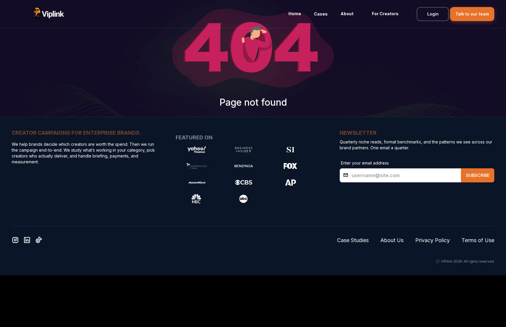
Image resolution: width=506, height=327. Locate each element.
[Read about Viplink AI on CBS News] (244, 182)
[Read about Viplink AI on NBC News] (197, 199)
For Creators (385, 13)
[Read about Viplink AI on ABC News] (244, 199)
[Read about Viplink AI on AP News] (290, 182)
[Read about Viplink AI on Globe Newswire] (197, 166)
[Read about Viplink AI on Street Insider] (290, 149)
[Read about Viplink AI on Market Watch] (197, 182)
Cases (321, 13)
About (347, 13)
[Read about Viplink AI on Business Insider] (244, 149)
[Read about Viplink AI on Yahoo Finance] (197, 149)
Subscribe (477, 175)
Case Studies (353, 240)
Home (294, 13)
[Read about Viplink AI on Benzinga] (244, 166)
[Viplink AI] (48, 14)
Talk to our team (472, 13)
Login (433, 13)
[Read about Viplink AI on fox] (290, 166)
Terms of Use (477, 240)
